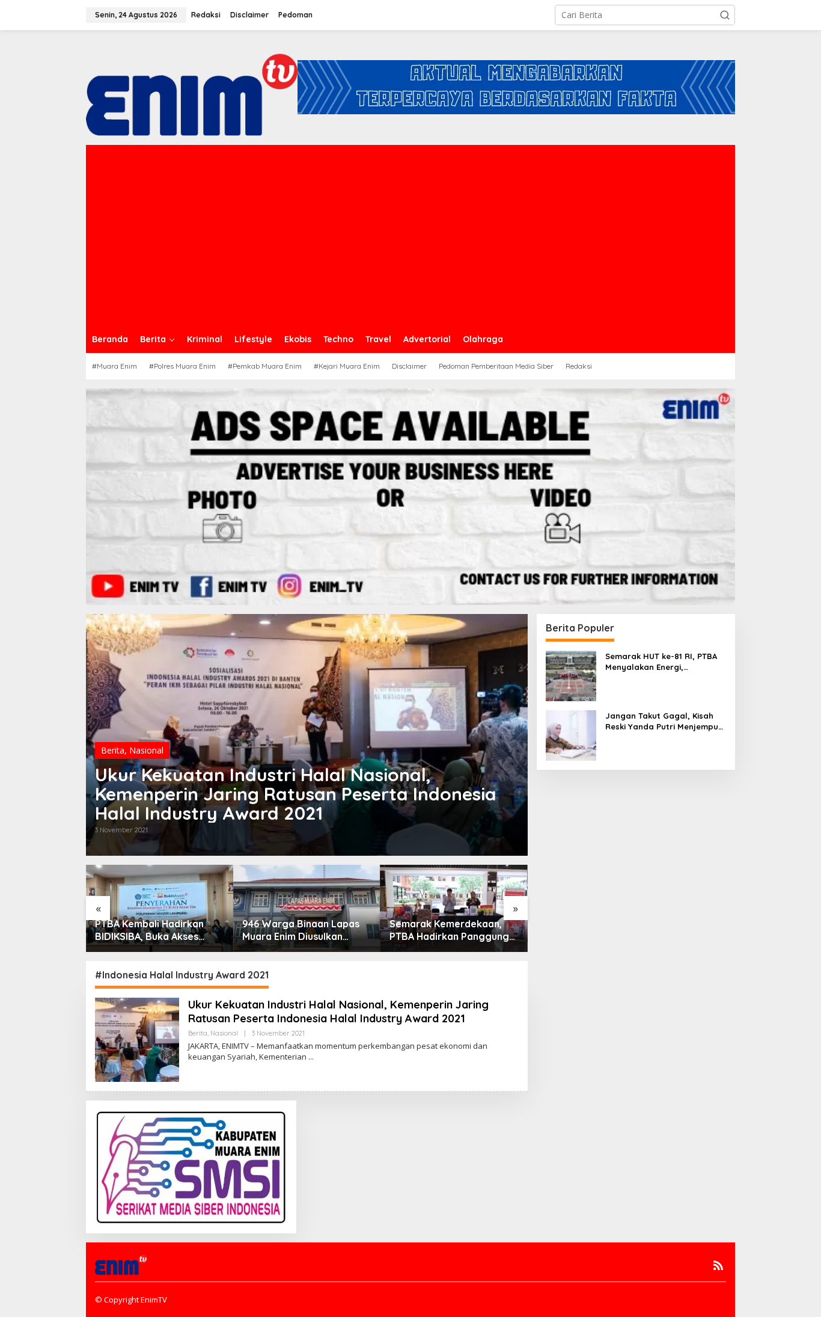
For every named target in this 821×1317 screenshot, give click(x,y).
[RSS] (718, 1265)
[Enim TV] (192, 86)
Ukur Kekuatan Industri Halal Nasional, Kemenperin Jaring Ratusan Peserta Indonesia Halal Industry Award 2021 (295, 794)
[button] (725, 15)
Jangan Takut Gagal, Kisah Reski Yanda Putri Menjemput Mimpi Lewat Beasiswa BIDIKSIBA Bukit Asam (663, 721)
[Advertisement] (410, 235)
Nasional (146, 750)
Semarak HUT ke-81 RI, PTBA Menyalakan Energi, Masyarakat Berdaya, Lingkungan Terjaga (661, 661)
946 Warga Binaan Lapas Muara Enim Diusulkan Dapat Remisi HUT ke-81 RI (305, 930)
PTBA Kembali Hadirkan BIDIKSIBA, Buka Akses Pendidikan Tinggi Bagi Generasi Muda (149, 930)
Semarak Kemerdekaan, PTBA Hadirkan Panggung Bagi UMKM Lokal (449, 930)
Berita (112, 750)
